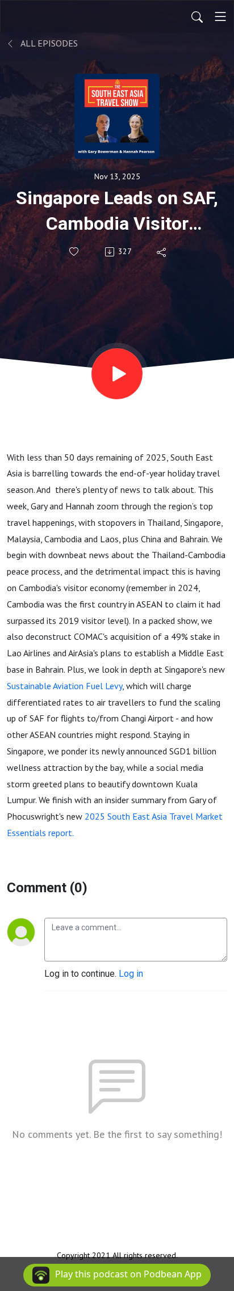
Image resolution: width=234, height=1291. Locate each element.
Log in (131, 973)
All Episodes (48, 43)
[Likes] (74, 252)
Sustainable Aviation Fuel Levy (64, 685)
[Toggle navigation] (220, 16)
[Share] (162, 252)
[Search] (197, 16)
